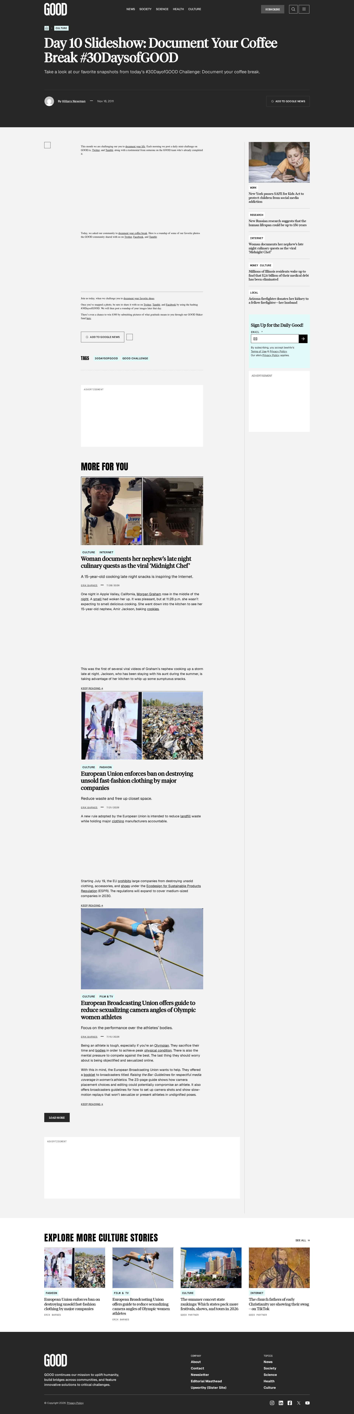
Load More (57, 1117)
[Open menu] (304, 9)
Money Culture (260, 265)
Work (253, 187)
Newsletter (200, 1375)
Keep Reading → (92, 688)
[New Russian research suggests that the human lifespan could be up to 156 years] (279, 218)
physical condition (158, 1050)
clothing (118, 821)
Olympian (161, 1045)
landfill (185, 816)
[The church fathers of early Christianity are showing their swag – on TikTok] (279, 1282)
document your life (135, 146)
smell (97, 599)
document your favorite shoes (139, 298)
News (130, 9)
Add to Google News (290, 101)
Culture (194, 9)
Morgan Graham (149, 594)
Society (145, 9)
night (84, 599)
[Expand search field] (293, 9)
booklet (89, 1075)
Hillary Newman (74, 101)
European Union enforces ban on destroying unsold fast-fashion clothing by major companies (137, 780)
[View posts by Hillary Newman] (49, 101)
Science (162, 9)
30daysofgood (106, 358)
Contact (197, 1368)
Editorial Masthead (206, 1381)
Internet (106, 552)
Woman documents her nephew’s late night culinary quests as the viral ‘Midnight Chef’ (136, 562)
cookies (153, 609)
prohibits (124, 881)
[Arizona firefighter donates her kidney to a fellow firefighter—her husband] (279, 296)
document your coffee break (132, 233)
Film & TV (106, 996)
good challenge (135, 358)
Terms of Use (259, 351)
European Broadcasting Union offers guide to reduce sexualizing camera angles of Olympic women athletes (138, 1009)
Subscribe (273, 9)
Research (256, 215)
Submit (305, 340)
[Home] (46, 28)
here (88, 318)
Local (254, 292)
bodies (100, 1050)
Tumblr (109, 150)
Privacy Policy (278, 351)
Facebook (138, 236)
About (196, 1362)
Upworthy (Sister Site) (208, 1387)
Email (257, 332)
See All (301, 1240)
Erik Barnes (89, 585)
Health (178, 9)
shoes (125, 886)
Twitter (96, 150)
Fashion (106, 767)
